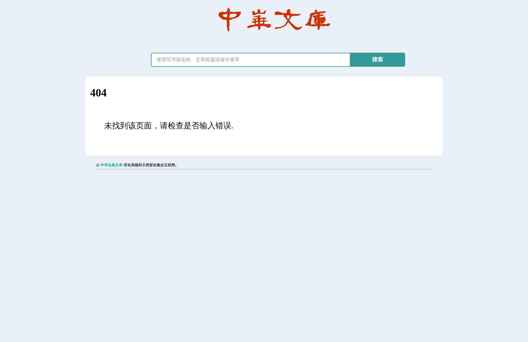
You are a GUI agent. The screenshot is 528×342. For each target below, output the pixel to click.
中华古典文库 (112, 165)
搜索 (377, 59)
